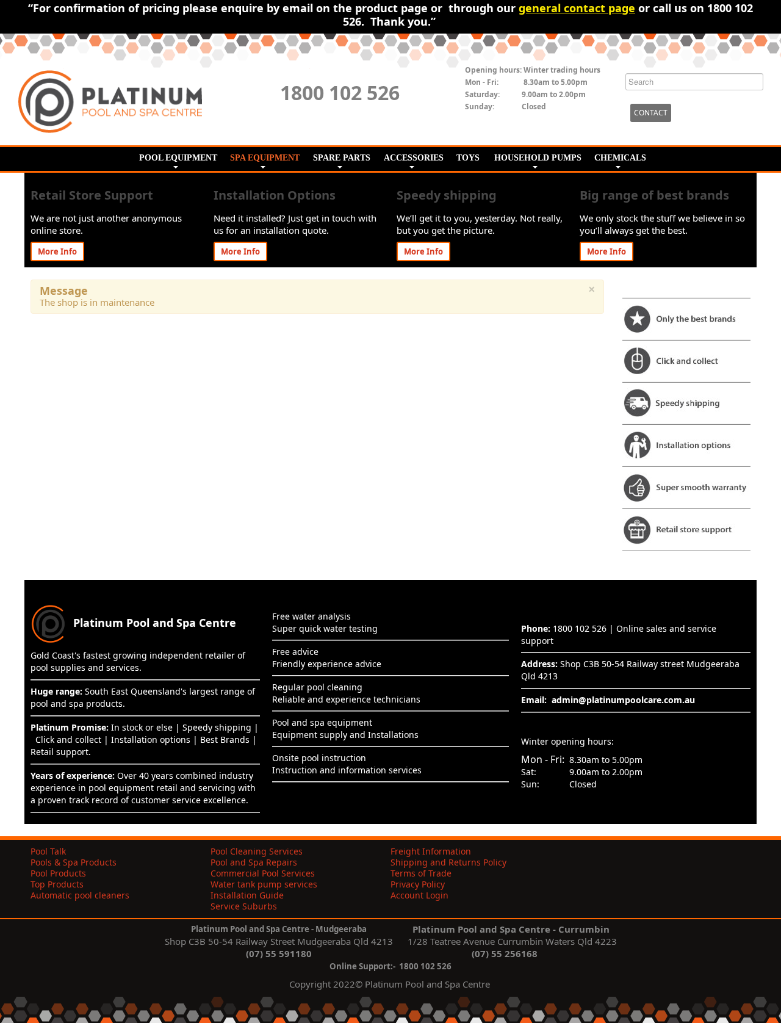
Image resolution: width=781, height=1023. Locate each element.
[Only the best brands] (686, 317)
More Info (57, 251)
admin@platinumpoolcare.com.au (623, 700)
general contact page (577, 8)
